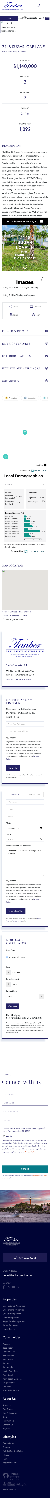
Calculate (12, 1006)
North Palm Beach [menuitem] (11, 1371)
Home (4, 611)
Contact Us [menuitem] (8, 1424)
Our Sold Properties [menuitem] (12, 1313)
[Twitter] (18, 1287)
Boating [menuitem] (6, 1447)
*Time (8, 834)
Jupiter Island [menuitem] (9, 1367)
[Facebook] (4, 1287)
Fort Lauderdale (11, 615)
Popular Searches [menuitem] (11, 1462)
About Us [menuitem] (7, 1405)
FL (20, 611)
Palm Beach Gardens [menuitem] (12, 1378)
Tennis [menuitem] (5, 1458)
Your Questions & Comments (18, 845)
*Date (8, 823)
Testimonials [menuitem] (8, 1420)
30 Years (12, 957)
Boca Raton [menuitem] (8, 1347)
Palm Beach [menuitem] (8, 1375)
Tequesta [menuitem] (7, 1386)
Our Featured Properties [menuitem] (14, 1305)
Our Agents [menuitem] (8, 1409)
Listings (13, 611)
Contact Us (12, 679)
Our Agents (25, 679)
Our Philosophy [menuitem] (10, 1413)
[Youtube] (13, 1287)
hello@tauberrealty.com (18, 1275)
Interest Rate (11, 991)
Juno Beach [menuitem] (8, 1359)
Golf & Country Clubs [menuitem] (13, 1451)
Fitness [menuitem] (6, 1455)
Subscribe (12, 768)
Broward (27, 611)
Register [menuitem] (6, 1428)
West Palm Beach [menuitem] (11, 1390)
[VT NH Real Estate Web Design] (25, 1476)
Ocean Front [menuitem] (8, 1443)
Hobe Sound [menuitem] (8, 1355)
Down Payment (12, 979)
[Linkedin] (8, 1287)
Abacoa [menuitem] (6, 1344)
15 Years (23, 957)
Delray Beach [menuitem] (9, 1351)
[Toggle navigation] (46, 6)
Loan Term (10, 950)
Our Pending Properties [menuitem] (13, 1309)
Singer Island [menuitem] (9, 1382)
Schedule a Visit (34, 794)
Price (8, 967)
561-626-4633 (38, 6)
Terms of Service (17, 921)
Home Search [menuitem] (9, 1329)
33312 (24, 615)
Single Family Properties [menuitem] (14, 1321)
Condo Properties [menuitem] (11, 1317)
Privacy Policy (30, 1152)
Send (25, 1169)
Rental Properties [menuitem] (11, 1325)
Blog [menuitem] (5, 1416)
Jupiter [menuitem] (6, 1363)
